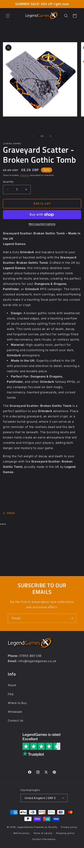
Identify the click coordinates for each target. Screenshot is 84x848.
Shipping (24, 175)
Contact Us (15, 720)
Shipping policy (65, 833)
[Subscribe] (71, 618)
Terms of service (42, 833)
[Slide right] (50, 136)
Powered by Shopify (45, 827)
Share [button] (11, 513)
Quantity (8, 181)
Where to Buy (17, 703)
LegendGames (25, 827)
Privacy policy (69, 827)
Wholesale (15, 711)
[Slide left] (33, 136)
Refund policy (21, 833)
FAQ (11, 694)
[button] (8, 16)
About (12, 685)
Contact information (44, 839)
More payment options (42, 223)
